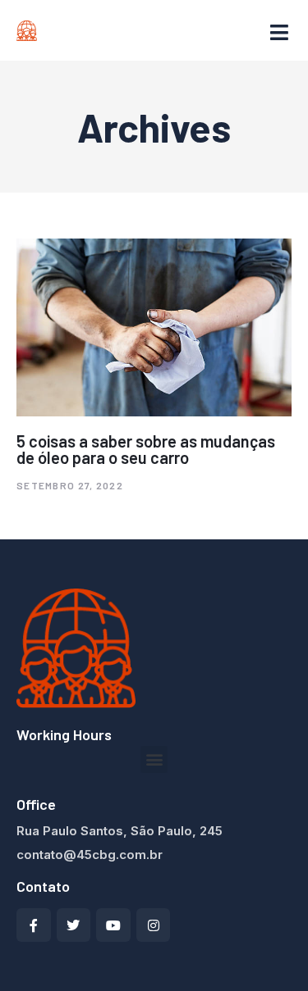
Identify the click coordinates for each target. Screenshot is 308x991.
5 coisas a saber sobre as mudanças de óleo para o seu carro (145, 449)
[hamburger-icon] (279, 33)
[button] (154, 759)
